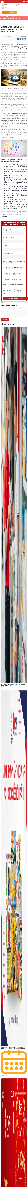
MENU (25, 1)
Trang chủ (4, 16)
